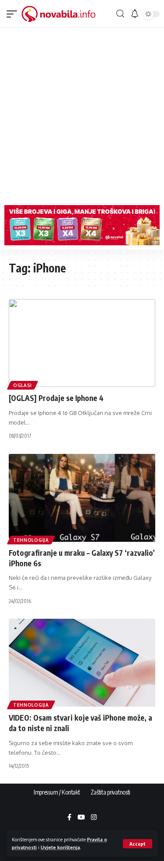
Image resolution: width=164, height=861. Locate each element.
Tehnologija (31, 540)
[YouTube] (81, 818)
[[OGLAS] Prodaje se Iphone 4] (82, 343)
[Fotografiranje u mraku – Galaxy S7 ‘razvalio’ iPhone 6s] (82, 498)
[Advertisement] (82, 114)
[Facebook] (69, 818)
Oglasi (22, 385)
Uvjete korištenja (60, 847)
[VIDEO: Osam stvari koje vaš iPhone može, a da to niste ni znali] (82, 663)
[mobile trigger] (14, 13)
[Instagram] (94, 818)
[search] (120, 14)
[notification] (134, 14)
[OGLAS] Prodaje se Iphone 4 (56, 398)
